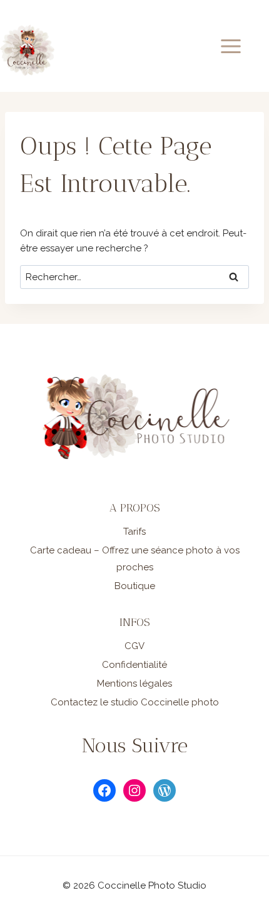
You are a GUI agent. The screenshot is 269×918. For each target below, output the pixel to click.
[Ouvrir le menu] (241, 46)
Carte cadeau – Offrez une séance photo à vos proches (135, 559)
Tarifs (134, 531)
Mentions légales (134, 683)
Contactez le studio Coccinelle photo (135, 702)
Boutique (134, 586)
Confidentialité (134, 664)
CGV (134, 646)
